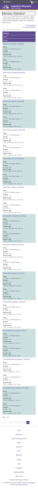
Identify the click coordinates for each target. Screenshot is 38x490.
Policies (19, 459)
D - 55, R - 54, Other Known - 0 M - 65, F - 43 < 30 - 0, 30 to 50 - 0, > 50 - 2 (12, 367)
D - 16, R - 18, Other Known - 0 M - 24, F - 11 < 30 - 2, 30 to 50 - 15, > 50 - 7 (12, 351)
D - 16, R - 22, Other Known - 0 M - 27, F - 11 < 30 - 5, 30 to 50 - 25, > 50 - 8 (12, 93)
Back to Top (19, 476)
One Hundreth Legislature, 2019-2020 (14, 302)
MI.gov (35, 2)
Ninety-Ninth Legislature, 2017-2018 (13, 273)
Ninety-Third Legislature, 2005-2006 (13, 101)
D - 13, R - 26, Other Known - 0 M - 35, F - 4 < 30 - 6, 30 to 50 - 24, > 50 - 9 (12, 236)
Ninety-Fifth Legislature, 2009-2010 (13, 158)
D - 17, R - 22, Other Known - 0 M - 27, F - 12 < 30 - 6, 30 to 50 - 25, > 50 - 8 (12, 121)
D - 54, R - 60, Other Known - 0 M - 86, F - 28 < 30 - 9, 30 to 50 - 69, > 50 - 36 (12, 51)
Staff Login (19, 455)
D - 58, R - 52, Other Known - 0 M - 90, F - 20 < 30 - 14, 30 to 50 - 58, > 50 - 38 (13, 137)
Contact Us (19, 446)
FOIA (18, 463)
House (5, 36)
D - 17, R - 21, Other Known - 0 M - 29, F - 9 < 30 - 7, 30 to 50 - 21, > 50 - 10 (12, 150)
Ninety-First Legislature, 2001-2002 (13, 43)
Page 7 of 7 (5, 417)
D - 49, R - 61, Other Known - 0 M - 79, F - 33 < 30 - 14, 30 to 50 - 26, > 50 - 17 (13, 281)
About (19, 442)
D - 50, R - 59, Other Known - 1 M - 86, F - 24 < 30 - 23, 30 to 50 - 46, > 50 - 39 (13, 223)
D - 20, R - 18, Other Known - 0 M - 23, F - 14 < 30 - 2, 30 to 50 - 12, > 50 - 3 (12, 379)
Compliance (18, 468)
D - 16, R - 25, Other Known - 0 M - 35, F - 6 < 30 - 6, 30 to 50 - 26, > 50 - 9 (12, 64)
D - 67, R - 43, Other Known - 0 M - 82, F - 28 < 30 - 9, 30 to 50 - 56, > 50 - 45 (12, 166)
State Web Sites (19, 472)
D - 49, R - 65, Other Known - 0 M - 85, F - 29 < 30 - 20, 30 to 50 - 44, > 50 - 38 (13, 252)
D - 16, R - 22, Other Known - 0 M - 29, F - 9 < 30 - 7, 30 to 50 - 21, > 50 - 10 (12, 179)
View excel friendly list (29, 27)
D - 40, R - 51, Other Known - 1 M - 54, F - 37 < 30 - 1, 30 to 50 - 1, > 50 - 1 (12, 395)
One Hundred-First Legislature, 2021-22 (15, 330)
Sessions (6, 33)
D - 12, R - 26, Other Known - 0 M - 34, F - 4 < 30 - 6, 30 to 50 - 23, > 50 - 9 (12, 207)
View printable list (31, 25)
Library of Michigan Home (18, 438)
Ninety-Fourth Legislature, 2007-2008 (14, 130)
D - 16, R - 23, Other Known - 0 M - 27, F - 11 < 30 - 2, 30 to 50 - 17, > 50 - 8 (12, 322)
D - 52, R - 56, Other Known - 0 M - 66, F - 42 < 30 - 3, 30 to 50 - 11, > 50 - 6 (12, 309)
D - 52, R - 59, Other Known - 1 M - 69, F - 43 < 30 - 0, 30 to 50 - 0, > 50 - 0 (12, 338)
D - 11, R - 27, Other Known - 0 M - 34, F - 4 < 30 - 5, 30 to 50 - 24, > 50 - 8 (12, 265)
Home (19, 450)
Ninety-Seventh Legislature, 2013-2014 (14, 216)
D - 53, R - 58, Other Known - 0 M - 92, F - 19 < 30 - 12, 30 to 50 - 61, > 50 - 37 (13, 109)
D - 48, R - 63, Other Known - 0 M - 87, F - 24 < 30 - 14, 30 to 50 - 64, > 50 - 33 (13, 80)
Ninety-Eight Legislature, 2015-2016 (13, 244)
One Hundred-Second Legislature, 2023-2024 (16, 359)
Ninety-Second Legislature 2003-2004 (14, 72)
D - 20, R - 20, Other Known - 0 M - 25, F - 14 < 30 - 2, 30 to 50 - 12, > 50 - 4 (12, 408)
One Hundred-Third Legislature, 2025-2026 (15, 388)
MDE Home (19, 434)
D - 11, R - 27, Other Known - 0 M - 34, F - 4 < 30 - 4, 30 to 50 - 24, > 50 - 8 (12, 293)
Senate (5, 40)
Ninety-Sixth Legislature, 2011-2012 (13, 187)
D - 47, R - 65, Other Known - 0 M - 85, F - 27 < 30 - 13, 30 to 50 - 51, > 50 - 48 (13, 195)
